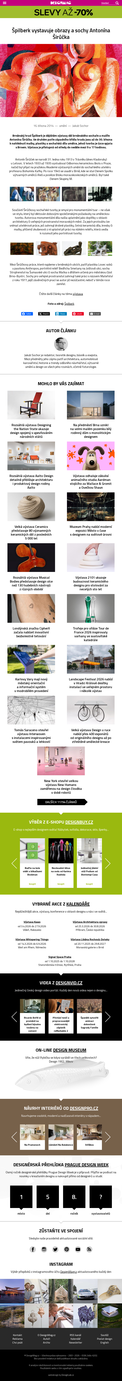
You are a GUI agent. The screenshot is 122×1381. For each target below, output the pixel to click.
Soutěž (104, 1335)
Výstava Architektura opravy (90, 922)
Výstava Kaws (32, 922)
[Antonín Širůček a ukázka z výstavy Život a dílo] (61, 80)
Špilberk (69, 303)
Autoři (46, 1339)
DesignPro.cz (84, 1108)
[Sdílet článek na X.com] (44, 313)
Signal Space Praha (59, 957)
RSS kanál (75, 1335)
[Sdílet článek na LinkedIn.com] (61, 313)
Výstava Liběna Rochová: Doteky (90, 939)
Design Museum (69, 1050)
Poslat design (104, 1339)
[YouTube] (78, 1249)
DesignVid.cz (69, 982)
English (104, 1342)
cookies (89, 1365)
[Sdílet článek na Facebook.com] (27, 313)
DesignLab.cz (68, 1375)
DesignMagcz (68, 1271)
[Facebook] (33, 1249)
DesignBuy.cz (79, 821)
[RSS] (89, 1249)
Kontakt (17, 1335)
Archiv (46, 1342)
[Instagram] (44, 1249)
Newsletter (75, 1342)
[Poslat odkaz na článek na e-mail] (95, 313)
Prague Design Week (87, 1164)
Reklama (17, 1339)
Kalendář (75, 1339)
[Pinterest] (67, 1249)
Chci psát (17, 1342)
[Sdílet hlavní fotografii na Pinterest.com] (78, 313)
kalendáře (78, 903)
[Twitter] (55, 1249)
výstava (78, 293)
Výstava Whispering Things (32, 939)
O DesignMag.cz (46, 1335)
